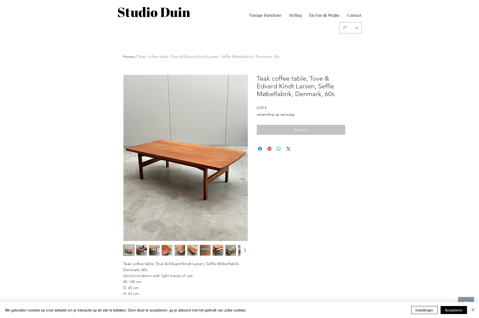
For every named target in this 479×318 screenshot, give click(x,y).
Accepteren (454, 310)
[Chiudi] (473, 310)
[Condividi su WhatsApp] (279, 149)
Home (128, 56)
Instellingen (424, 310)
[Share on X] (288, 149)
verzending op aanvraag (275, 114)
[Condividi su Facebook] (260, 149)
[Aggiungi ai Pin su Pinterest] (269, 149)
